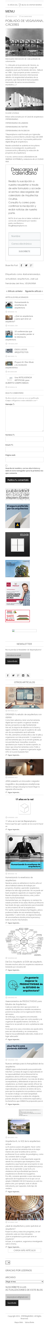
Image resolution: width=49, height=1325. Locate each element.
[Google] (31, 265)
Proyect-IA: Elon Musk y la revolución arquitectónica (19, 365)
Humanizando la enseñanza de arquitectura (22, 305)
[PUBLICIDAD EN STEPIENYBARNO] (17, 494)
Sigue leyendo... (14, 755)
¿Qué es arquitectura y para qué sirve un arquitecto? (19, 319)
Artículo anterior (15, 291)
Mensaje (9, 404)
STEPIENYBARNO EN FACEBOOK (17, 130)
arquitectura (23, 278)
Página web (10, 455)
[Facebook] (21, 265)
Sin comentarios (26, 16)
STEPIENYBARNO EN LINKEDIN (16, 123)
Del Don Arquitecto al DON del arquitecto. (23, 961)
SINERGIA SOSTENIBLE (13, 159)
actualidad (10, 278)
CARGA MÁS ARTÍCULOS (25, 1250)
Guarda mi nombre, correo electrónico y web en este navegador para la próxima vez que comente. (24, 470)
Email (9, 445)
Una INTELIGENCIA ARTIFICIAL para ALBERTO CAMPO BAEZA (18, 380)
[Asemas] (24, 1)
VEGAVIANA (30, 283)
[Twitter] (26, 265)
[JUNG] (17, 544)
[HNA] (17, 593)
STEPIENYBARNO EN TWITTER (16, 127)
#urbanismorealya (31, 274)
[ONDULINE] (17, 615)
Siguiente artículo (33, 291)
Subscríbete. (29, 1322)
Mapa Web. (19, 1322)
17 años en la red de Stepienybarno (20, 821)
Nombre (10, 435)
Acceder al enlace (12, 113)
